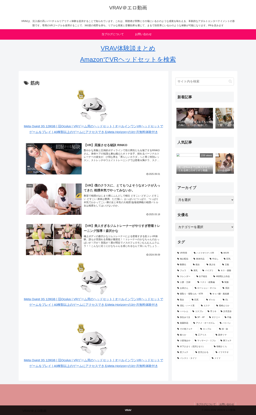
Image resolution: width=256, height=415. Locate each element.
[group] (195, 118)
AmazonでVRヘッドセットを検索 (128, 59)
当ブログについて (206, 404)
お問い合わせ (226, 404)
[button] (230, 81)
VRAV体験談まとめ (128, 48)
